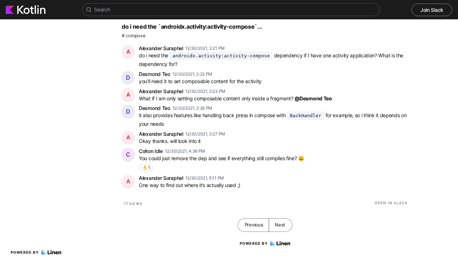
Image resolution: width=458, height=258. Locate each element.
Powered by (25, 252)
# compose (133, 35)
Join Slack (431, 10)
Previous (254, 225)
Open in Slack (391, 203)
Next (280, 225)
